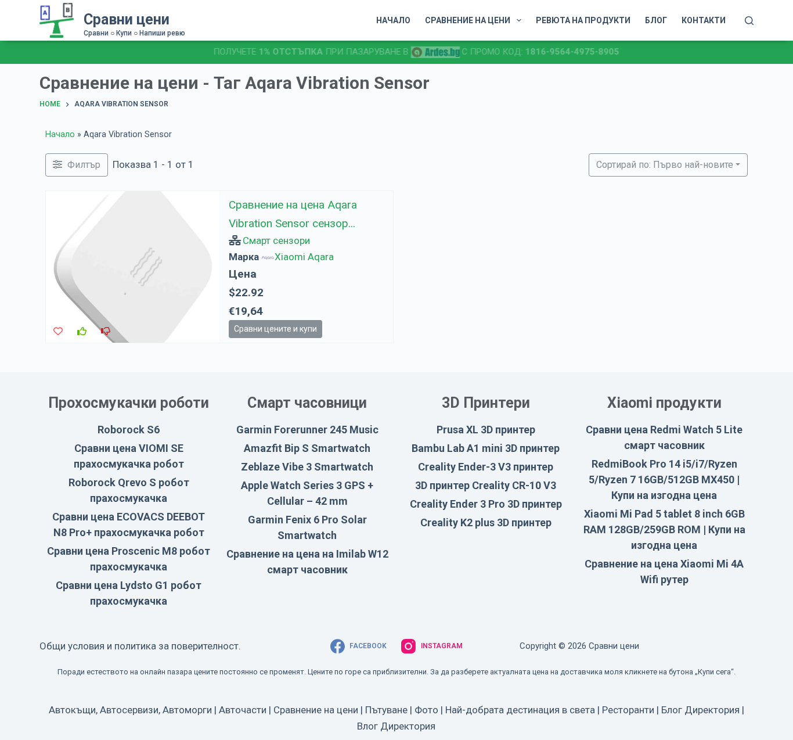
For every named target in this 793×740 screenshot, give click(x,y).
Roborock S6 (129, 429)
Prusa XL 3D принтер (486, 429)
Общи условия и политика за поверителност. (140, 646)
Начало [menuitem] (393, 20)
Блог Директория (700, 710)
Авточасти (242, 710)
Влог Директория (396, 726)
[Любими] (58, 332)
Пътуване (386, 710)
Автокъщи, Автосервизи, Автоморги (130, 710)
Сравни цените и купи (275, 328)
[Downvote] (105, 332)
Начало (60, 134)
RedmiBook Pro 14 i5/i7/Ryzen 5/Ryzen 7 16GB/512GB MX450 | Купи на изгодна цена (664, 479)
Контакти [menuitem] (704, 20)
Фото (426, 710)
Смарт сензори (277, 240)
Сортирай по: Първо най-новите (664, 164)
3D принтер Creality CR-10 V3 (485, 485)
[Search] (749, 20)
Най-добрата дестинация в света (520, 710)
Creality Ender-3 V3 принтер (485, 467)
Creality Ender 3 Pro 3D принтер (486, 504)
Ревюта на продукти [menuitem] (583, 20)
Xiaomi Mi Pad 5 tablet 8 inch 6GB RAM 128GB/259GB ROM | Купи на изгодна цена (664, 529)
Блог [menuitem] (656, 20)
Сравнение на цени (315, 710)
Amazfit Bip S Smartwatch (307, 448)
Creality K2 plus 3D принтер (486, 522)
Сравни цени (127, 19)
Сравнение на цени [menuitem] (467, 20)
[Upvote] (82, 332)
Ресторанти (628, 710)
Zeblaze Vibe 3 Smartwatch (307, 467)
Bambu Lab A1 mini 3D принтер (486, 448)
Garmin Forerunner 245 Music (307, 429)
